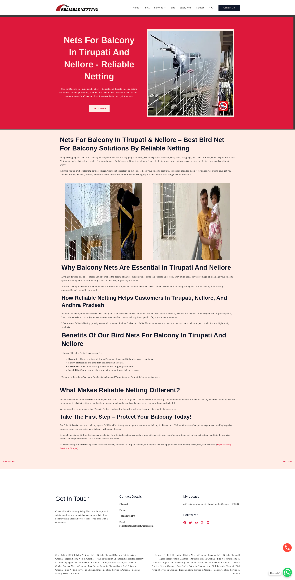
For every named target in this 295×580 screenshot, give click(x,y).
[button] (164, 7)
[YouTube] (196, 522)
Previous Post (8, 461)
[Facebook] (184, 522)
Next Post (289, 461)
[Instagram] (202, 522)
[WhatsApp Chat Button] (287, 572)
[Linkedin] (208, 522)
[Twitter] (190, 522)
